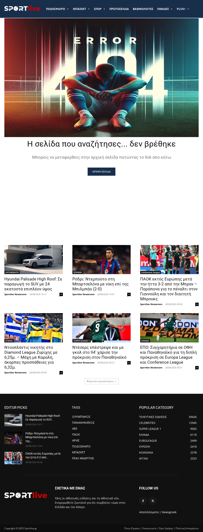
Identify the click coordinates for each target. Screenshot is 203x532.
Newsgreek (169, 512)
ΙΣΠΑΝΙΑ (78, 272)
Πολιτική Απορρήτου (187, 528)
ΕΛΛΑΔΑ (145, 340)
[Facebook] (143, 501)
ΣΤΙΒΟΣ (9, 340)
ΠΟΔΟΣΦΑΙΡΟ (55, 9)
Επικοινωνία (149, 528)
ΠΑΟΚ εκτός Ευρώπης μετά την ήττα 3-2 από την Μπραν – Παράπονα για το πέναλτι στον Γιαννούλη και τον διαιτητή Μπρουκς (169, 289)
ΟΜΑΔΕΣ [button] (163, 9)
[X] (153, 501)
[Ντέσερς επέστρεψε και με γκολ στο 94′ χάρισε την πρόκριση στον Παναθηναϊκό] (101, 327)
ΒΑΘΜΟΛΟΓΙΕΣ (143, 9)
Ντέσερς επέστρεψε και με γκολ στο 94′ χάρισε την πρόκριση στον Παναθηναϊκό (99, 352)
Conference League (150, 272)
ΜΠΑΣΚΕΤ (79, 9)
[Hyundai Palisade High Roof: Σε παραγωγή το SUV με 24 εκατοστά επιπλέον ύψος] (33, 259)
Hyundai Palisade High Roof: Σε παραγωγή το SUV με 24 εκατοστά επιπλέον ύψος (33, 284)
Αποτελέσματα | (150, 512)
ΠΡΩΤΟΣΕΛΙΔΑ (119, 9)
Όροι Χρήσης (166, 528)
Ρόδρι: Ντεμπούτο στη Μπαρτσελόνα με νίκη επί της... (41, 437)
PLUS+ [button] (181, 9)
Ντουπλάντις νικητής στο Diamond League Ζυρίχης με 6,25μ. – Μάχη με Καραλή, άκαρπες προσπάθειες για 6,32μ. (30, 357)
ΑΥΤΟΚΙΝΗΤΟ (12, 272)
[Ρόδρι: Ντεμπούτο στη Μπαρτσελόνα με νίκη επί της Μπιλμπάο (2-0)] (101, 259)
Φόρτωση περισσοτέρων (100, 381)
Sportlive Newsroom (15, 294)
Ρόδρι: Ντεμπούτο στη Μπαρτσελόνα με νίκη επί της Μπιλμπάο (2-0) (100, 284)
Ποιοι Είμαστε (132, 528)
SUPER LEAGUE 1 (82, 340)
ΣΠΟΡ (98, 9)
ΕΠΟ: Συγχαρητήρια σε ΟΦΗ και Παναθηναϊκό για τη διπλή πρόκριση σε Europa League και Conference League (168, 355)
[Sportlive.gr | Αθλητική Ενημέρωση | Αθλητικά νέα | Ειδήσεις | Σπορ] (25, 495)
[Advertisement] (101, 205)
